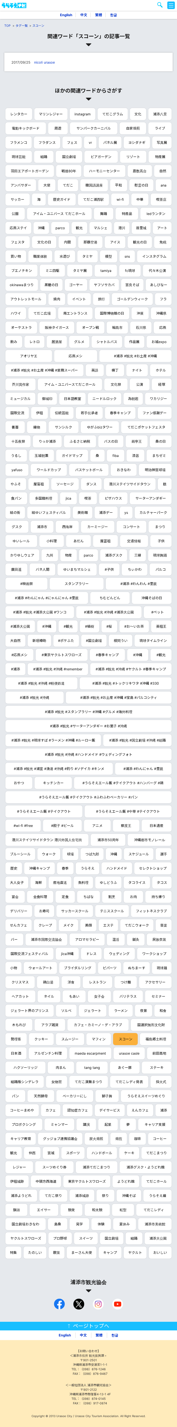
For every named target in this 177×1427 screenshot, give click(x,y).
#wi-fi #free (23, 825)
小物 (13, 968)
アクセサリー (155, 982)
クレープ (45, 925)
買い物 (16, 256)
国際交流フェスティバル (29, 954)
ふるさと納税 (80, 441)
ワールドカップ (49, 470)
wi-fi (120, 199)
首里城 (141, 228)
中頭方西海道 (46, 1181)
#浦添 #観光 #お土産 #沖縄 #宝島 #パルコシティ (118, 697)
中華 (139, 199)
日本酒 (16, 1053)
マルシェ (100, 228)
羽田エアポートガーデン (30, 171)
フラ (163, 299)
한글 (113, 15)
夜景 (143, 1010)
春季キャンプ (120, 413)
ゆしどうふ (108, 882)
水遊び (65, 256)
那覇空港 (90, 242)
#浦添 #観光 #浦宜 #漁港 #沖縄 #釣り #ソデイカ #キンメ (59, 769)
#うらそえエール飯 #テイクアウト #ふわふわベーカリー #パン (88, 797)
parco (60, 228)
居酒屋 (57, 342)
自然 (162, 171)
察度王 (126, 825)
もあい (74, 996)
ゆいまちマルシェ (77, 569)
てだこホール (156, 1181)
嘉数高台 (140, 171)
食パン (16, 498)
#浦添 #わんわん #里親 (138, 584)
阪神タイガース (57, 327)
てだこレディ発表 (129, 1082)
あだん (78, 541)
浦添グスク (113, 555)
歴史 (13, 868)
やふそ (16, 484)
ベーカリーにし (75, 1096)
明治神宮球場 (155, 470)
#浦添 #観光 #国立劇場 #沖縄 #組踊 (137, 740)
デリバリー (18, 911)
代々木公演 (157, 270)
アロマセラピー (87, 939)
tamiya (105, 270)
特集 (13, 1252)
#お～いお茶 (134, 626)
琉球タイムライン (153, 640)
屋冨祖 (105, 541)
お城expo (159, 342)
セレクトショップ (153, 868)
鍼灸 (135, 939)
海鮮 (38, 882)
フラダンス (47, 142)
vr (90, 142)
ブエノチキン (21, 270)
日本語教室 (72, 399)
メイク (68, 925)
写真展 (162, 142)
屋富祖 (38, 484)
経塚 (161, 384)
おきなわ (124, 470)
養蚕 (15, 427)
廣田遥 (16, 569)
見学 (79, 1224)
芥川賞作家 (20, 384)
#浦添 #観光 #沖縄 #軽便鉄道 (41, 683)
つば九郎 (92, 854)
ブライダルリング (77, 968)
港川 (121, 228)
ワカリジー (158, 399)
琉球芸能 (18, 157)
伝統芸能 (62, 413)
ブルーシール (20, 854)
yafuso (16, 470)
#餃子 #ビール (62, 825)
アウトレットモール (25, 299)
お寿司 (44, 911)
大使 (46, 185)
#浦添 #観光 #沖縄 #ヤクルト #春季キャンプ (131, 669)
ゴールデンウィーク (132, 299)
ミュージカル (20, 399)
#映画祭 (26, 584)
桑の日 (160, 441)
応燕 (162, 327)
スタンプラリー (77, 584)
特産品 (127, 214)
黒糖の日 (51, 285)
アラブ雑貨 (49, 1025)
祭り (105, 1195)
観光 (79, 228)
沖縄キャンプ (39, 868)
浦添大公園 (158, 1238)
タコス (162, 882)
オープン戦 (90, 327)
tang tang (92, 1067)
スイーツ (86, 1238)
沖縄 (41, 228)
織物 (36, 427)
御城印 (47, 399)
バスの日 (111, 441)
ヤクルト (135, 1252)
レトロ (34, 342)
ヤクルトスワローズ (25, 1238)
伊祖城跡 (17, 1181)
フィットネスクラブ (151, 911)
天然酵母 (41, 1096)
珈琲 (137, 1139)
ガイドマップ (72, 455)
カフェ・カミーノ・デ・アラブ (98, 1025)
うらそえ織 (157, 1195)
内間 (67, 242)
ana (163, 185)
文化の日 (44, 242)
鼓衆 (71, 1210)
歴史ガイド (61, 199)
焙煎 (118, 1139)
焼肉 (56, 299)
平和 (118, 185)
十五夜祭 (18, 441)
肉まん (61, 1067)
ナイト (137, 370)
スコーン (38, 25)
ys (126, 512)
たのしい (35, 1252)
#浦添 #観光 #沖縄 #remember (57, 669)
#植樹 (89, 626)
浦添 (163, 1110)
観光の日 (140, 242)
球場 (70, 854)
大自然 (15, 640)
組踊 (43, 157)
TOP (7, 25)
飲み (13, 342)
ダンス (91, 484)
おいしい (160, 1252)
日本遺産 (156, 825)
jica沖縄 (67, 954)
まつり (160, 527)
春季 (65, 868)
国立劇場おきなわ (25, 1224)
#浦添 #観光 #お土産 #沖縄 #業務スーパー (44, 370)
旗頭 (16, 1210)
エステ (108, 925)
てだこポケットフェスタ (146, 427)
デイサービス (109, 1110)
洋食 (71, 982)
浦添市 (42, 527)
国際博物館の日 (112, 313)
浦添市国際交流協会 (46, 939)
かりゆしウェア (22, 555)
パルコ (160, 569)
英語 (94, 370)
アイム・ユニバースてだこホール (70, 384)
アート (162, 228)
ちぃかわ (135, 569)
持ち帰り (158, 897)
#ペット (157, 612)
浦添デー (106, 512)
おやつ (19, 783)
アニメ (97, 825)
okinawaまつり (22, 285)
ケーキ (129, 1153)
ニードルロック (104, 399)
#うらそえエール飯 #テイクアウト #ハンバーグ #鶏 (122, 783)
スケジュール (138, 854)
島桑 (57, 1224)
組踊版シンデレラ (24, 1082)
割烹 (111, 897)
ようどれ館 (125, 1181)
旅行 (101, 299)
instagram (82, 114)
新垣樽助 (39, 640)
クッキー (41, 1039)
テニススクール (112, 911)
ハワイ (16, 313)
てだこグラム (112, 114)
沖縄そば (129, 1195)
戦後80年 (69, 171)
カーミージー (97, 527)
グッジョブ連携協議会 (60, 1139)
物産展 (160, 157)
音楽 (163, 925)
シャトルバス (106, 342)
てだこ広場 (42, 313)
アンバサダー (21, 185)
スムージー (70, 1039)
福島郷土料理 (155, 1039)
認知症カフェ (77, 1110)
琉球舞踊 (160, 555)
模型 (108, 256)
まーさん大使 (81, 1252)
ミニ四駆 (52, 270)
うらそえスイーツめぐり (146, 1096)
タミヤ (87, 256)
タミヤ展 (80, 270)
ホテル (161, 370)
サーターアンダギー (150, 498)
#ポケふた (66, 640)
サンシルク (63, 427)
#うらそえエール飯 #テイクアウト (44, 811)
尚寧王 (136, 441)
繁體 (98, 15)
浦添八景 (160, 114)
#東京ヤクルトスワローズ (62, 655)
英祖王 (161, 626)
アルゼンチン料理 (48, 1053)
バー (14, 939)
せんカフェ (18, 925)
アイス (115, 242)
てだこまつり (156, 1153)
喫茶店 (161, 199)
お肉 (133, 897)
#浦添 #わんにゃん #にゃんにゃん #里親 (47, 598)
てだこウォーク (137, 925)
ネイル (49, 996)
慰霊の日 (141, 185)
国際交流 (17, 413)
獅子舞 (107, 1096)
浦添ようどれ (21, 1195)
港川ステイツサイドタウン (129, 484)
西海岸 (67, 527)
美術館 (82, 512)
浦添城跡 (82, 1195)
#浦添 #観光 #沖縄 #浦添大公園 (109, 612)
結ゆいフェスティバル (49, 512)
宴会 (15, 897)
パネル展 (110, 142)
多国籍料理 (43, 498)
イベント (79, 299)
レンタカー (18, 114)
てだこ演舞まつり (88, 1082)
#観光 (68, 626)
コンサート (131, 527)
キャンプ (110, 1252)
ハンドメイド (116, 868)
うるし (16, 455)
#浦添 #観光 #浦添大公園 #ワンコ (39, 612)
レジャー (19, 1167)
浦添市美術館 (155, 1224)
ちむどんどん (110, 598)
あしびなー (158, 285)
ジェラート (92, 1010)
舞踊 (103, 214)
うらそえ (88, 868)
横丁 (115, 370)
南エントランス (75, 313)
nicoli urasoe (44, 62)
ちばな (88, 897)
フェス (72, 142)
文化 (137, 114)
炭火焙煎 (96, 1139)
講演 (86, 1124)
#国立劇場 (94, 640)
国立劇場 (69, 157)
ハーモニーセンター (104, 171)
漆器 (135, 455)
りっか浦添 (47, 441)
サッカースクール (74, 911)
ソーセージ (65, 484)
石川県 (141, 327)
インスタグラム (154, 256)
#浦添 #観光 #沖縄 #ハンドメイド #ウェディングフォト (88, 754)
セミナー (158, 996)
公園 (15, 214)
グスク (17, 527)
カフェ (51, 1110)
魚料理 (83, 882)
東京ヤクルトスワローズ (87, 1181)
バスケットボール (89, 470)
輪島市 (117, 327)
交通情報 (134, 541)
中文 (83, 15)
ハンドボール (102, 1153)
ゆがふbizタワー (100, 427)
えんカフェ (140, 1110)
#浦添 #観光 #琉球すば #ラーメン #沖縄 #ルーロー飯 (53, 740)
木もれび (19, 1025)
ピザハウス (113, 498)
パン (15, 1096)
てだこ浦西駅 (93, 199)
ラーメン (121, 1010)
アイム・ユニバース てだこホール (59, 214)
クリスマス (20, 982)
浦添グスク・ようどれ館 (145, 1167)
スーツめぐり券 (54, 1167)
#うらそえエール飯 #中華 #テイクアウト (128, 811)
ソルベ (66, 1010)
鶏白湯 (48, 982)
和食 (163, 1010)
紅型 (123, 1210)
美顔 (88, 925)
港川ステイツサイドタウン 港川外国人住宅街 (47, 840)
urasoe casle (129, 1053)
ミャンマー (59, 1124)
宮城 (50, 1153)
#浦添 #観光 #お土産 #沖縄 (135, 356)
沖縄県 (161, 313)
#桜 (109, 626)
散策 (56, 1252)
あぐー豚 (125, 1067)
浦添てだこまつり (96, 1167)
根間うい (121, 640)
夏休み (124, 1224)
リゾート (133, 157)
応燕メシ (75, 356)
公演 (139, 384)
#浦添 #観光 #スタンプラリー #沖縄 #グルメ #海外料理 (88, 712)
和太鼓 (97, 1210)
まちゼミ (159, 455)
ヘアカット (20, 996)
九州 (49, 555)
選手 (163, 854)
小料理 (51, 541)
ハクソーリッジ (25, 1067)
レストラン (97, 982)
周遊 (57, 128)
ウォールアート (40, 968)
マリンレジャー (51, 114)
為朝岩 (133, 399)
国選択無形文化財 (151, 1025)
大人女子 (17, 882)
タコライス (136, 882)
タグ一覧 (22, 25)
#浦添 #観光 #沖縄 (34, 697)
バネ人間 (42, 569)
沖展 (140, 313)
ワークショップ (154, 954)
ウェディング (119, 954)
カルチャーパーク (153, 512)
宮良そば (132, 285)
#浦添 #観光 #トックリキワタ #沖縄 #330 (125, 683)
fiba (115, 455)
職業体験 (40, 256)
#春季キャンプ (107, 655)
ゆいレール (21, 541)
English (66, 15)
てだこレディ (154, 1210)
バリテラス (128, 996)
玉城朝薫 (41, 455)
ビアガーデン (101, 157)
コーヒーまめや (22, 1110)
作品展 (134, 342)
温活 (115, 939)
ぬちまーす (136, 968)
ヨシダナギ (136, 142)
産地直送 (60, 882)
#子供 (109, 569)
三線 (137, 555)
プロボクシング (24, 1124)
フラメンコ (18, 142)
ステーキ (157, 1067)
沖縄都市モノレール (149, 840)
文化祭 (116, 384)
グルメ (79, 342)
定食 (65, 897)
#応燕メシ (19, 655)
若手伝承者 (89, 413)
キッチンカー (53, 783)
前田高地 (159, 1053)
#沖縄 (46, 626)
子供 (161, 541)
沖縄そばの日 (151, 598)
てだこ (68, 185)
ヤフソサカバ (104, 285)
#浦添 (15, 669)
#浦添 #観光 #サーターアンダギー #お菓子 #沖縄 (88, 726)
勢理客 (16, 1039)
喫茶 (87, 498)
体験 (101, 1224)
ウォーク (49, 854)
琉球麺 (162, 968)
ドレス (91, 954)
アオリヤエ (28, 356)
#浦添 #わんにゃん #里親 (143, 769)
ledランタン (156, 214)
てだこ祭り (53, 1195)
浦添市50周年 (108, 840)
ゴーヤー (76, 285)
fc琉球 (130, 270)
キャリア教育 (20, 1139)
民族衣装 (159, 939)
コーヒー (160, 1139)
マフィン (99, 1039)
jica (68, 498)
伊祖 (39, 413)
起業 (107, 1124)
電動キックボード (26, 128)
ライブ (160, 128)
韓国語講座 (94, 185)
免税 (163, 242)
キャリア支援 (155, 1124)
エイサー (44, 1210)
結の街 (15, 512)
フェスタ (18, 242)
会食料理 (40, 897)
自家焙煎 (133, 128)
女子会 (99, 996)
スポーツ (73, 1153)
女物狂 (56, 1082)
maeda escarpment (90, 1053)
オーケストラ (21, 327)
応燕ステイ (18, 228)
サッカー (17, 199)
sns (127, 256)
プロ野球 (60, 1238)
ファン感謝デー (154, 413)
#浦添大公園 (20, 626)
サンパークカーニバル (93, 128)
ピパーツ (110, 968)
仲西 (32, 1153)
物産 (68, 555)
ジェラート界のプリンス (30, 1010)
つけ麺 (125, 982)
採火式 (161, 1082)
